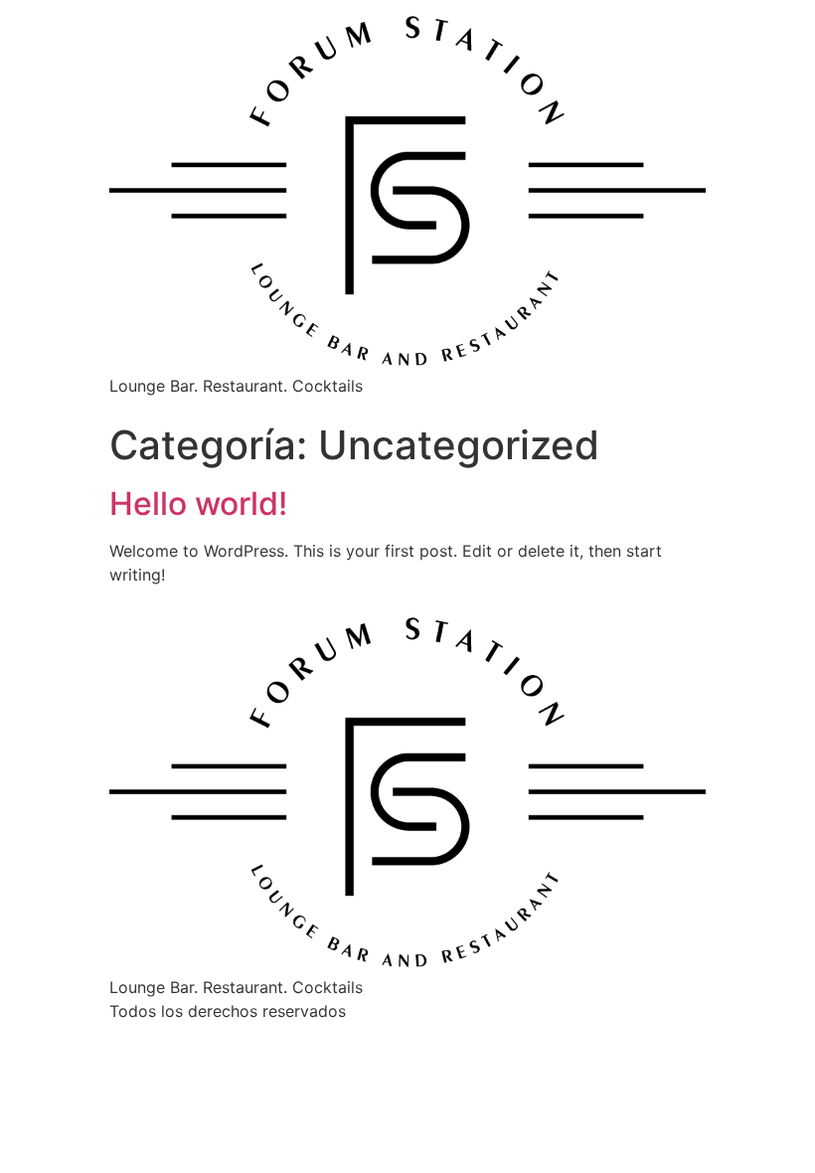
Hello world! (198, 503)
